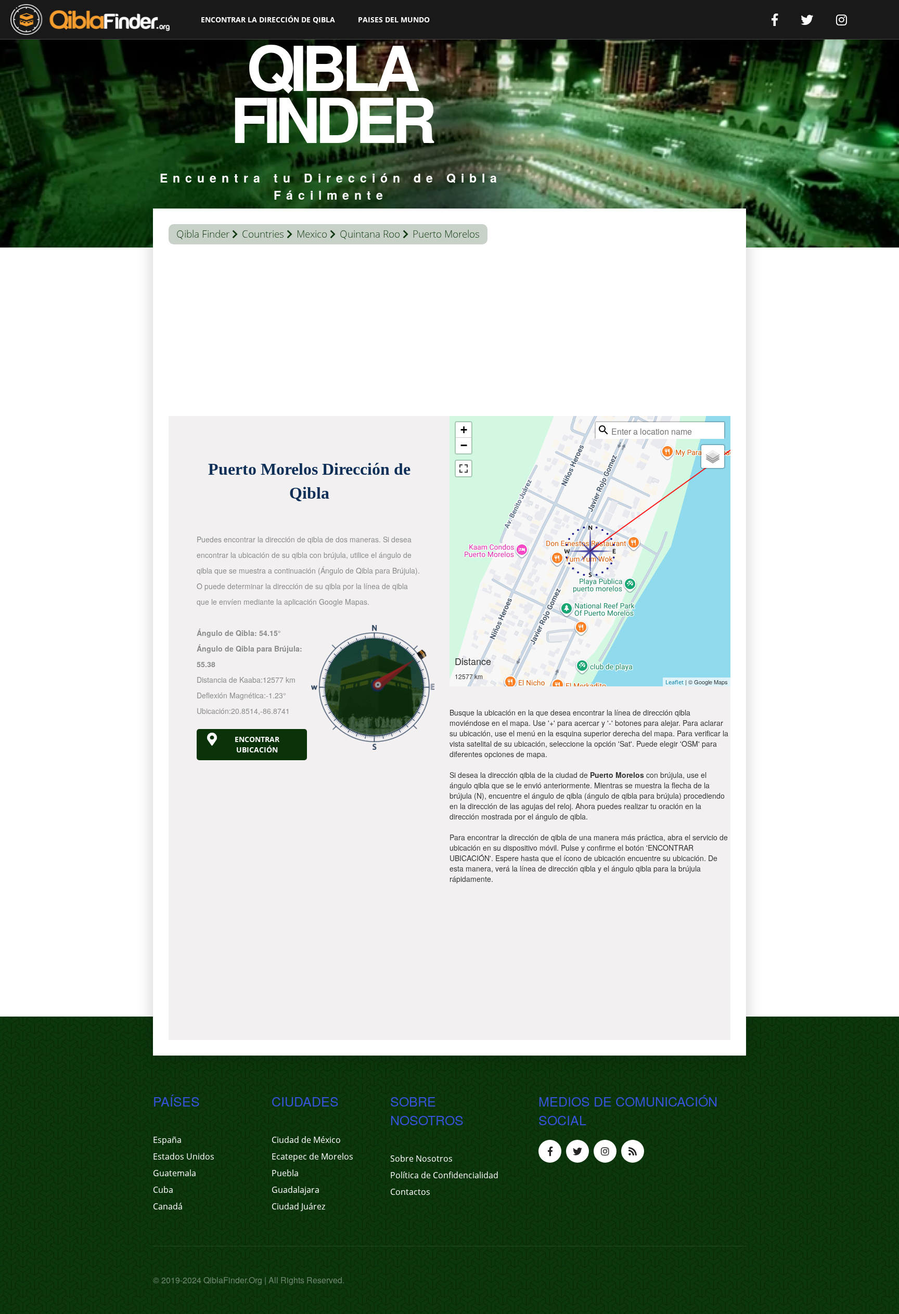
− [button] (463, 445)
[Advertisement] (449, 333)
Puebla (285, 1173)
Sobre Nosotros (421, 1158)
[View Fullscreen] (463, 468)
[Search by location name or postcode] (603, 430)
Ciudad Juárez (298, 1206)
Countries (263, 234)
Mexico (312, 234)
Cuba (163, 1189)
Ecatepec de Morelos (312, 1156)
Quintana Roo (370, 234)
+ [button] (463, 429)
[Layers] (712, 456)
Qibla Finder (202, 234)
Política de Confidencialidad (444, 1175)
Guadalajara (295, 1189)
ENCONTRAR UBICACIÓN (257, 744)
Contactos (410, 1192)
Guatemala (174, 1173)
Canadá (168, 1206)
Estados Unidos (183, 1156)
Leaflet (674, 682)
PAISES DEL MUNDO (394, 19)
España (167, 1140)
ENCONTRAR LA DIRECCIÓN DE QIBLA (268, 19)
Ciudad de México (306, 1140)
